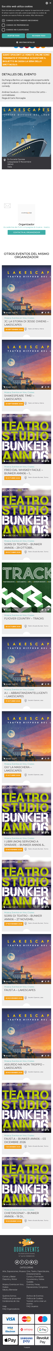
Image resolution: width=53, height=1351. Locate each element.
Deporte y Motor (9, 1279)
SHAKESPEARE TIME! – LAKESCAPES (19, 397)
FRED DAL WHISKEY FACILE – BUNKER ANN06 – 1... (23, 471)
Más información (37, 15)
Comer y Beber (9, 1276)
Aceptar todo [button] (14, 36)
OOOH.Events (29, 1253)
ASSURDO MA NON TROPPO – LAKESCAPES (24, 1066)
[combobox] (47, 3)
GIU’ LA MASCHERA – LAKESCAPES (18, 769)
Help (4, 1306)
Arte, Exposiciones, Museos (14, 1271)
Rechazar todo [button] (38, 36)
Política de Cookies (34, 1298)
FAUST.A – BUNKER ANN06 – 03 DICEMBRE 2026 (25, 1140)
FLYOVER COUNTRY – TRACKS (24, 618)
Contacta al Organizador (26, 232)
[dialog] (26, 23)
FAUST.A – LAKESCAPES (19, 990)
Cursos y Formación (35, 1276)
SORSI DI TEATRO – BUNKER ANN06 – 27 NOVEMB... (23, 917)
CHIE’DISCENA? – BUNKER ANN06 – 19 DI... (21, 1214)
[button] (26, 42)
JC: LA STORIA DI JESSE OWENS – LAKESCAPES (26, 323)
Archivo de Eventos (34, 1296)
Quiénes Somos (9, 1296)
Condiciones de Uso (10, 1301)
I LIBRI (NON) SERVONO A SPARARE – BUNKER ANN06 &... (24, 843)
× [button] (50, 3)
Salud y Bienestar (9, 1290)
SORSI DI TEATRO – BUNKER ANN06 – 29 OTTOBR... (23, 546)
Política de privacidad (11, 1298)
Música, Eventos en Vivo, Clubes (19, 318)
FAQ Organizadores (10, 1309)
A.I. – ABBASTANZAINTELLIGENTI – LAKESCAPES (25, 694)
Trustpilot (27, 1347)
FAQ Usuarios (32, 1306)
